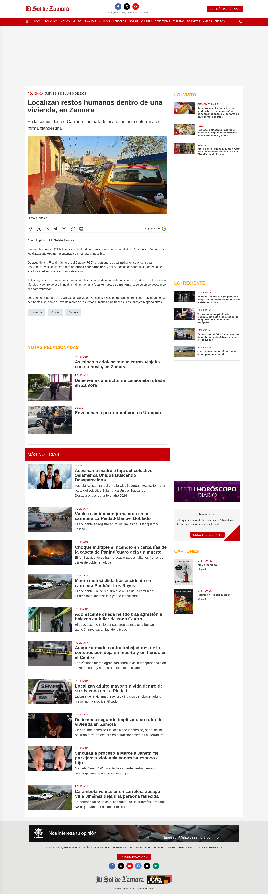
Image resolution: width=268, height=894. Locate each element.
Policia (55, 312)
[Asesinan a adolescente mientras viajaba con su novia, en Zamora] (50, 362)
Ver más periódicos (225, 8)
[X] (127, 6)
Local (38, 21)
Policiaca (51, 21)
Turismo (178, 21)
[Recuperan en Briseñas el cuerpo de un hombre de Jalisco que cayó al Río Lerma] (184, 334)
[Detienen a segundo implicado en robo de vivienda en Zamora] (50, 727)
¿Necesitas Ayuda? (134, 856)
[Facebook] (118, 6)
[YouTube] (135, 6)
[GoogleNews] (138, 866)
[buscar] (241, 21)
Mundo (77, 21)
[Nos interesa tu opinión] (134, 833)
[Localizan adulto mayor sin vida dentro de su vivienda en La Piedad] (50, 693)
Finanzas (90, 21)
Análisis (104, 21)
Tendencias (162, 21)
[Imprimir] (81, 228)
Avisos (207, 21)
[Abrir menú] (27, 21)
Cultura (146, 21)
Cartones (119, 21)
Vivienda (36, 312)
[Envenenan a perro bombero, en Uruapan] (50, 420)
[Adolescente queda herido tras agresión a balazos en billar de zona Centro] (50, 621)
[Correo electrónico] (64, 228)
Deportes (193, 21)
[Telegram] (55, 228)
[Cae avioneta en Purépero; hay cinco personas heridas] (184, 351)
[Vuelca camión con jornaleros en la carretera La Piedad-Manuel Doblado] (50, 521)
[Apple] (147, 866)
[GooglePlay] (156, 866)
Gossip (133, 21)
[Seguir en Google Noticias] (164, 229)
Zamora (73, 312)
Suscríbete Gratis (207, 534)
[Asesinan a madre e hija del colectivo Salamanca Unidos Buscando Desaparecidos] (50, 483)
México (65, 21)
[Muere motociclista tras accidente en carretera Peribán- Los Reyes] (50, 588)
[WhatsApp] (47, 228)
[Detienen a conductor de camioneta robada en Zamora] (50, 387)
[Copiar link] (73, 228)
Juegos (220, 21)
